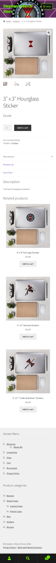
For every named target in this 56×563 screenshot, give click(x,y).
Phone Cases (16, 511)
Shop (9, 457)
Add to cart (22, 127)
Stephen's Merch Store (17, 8)
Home (8, 21)
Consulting (12, 452)
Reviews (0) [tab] (8, 164)
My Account (9, 558)
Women (10, 527)
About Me (18, 447)
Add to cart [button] (28, 263)
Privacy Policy (13, 473)
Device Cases (12, 500)
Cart (9, 462)
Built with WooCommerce (30, 547)
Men (9, 516)
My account (12, 468)
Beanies (10, 495)
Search (28, 558)
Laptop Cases (16, 506)
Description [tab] (8, 156)
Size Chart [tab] (8, 172)
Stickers (16, 21)
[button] (49, 32)
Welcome (11, 444)
